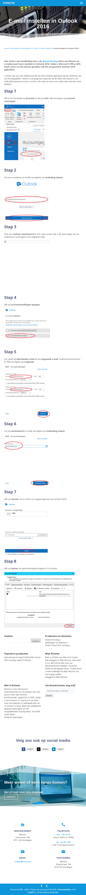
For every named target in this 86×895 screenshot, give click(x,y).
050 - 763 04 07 (63, 834)
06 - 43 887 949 (63, 842)
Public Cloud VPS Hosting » (58, 645)
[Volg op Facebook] (23, 749)
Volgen (30, 749)
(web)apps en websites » (56, 642)
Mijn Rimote (65, 660)
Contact (11, 796)
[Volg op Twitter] (38, 749)
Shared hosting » (53, 639)
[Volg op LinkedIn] (54, 749)
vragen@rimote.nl (22, 861)
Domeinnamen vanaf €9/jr (16, 657)
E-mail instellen (45, 48)
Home (6, 48)
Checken (49, 696)
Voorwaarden (64, 889)
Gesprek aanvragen (13, 717)
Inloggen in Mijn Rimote (56, 677)
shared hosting (50, 61)
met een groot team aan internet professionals (22, 694)
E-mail (34, 48)
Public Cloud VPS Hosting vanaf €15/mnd (22, 658)
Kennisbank (15, 48)
